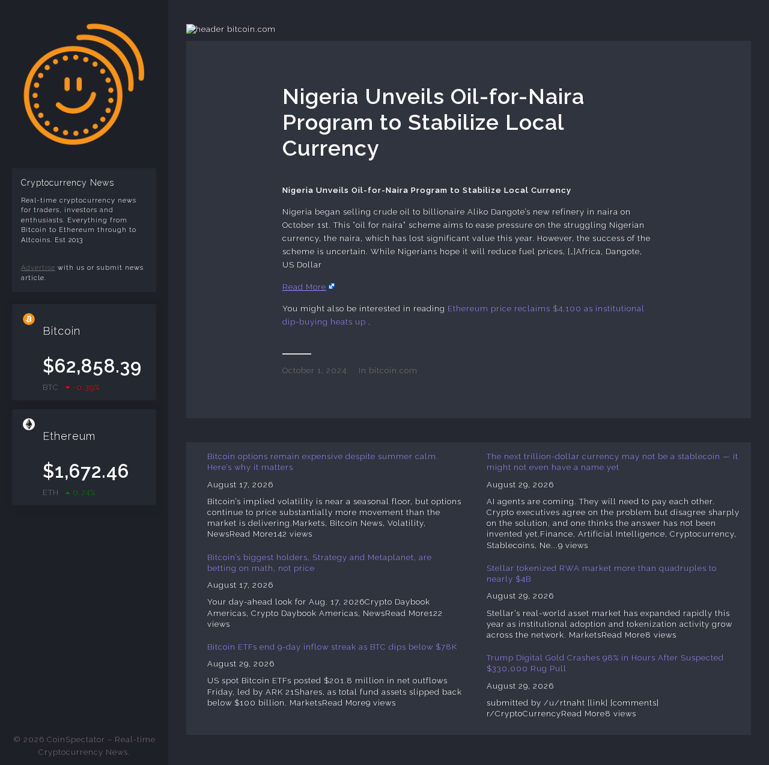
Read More (304, 286)
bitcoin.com (393, 370)
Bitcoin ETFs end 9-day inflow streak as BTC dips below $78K (332, 646)
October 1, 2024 (314, 370)
